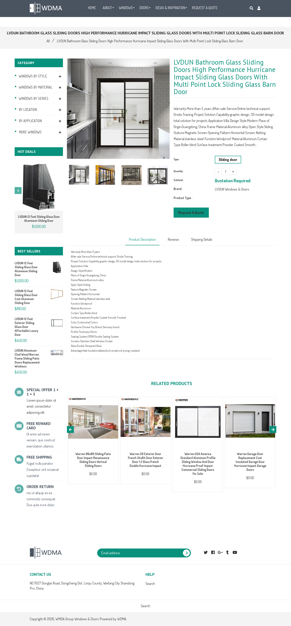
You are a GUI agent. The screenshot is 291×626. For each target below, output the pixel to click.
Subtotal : (179, 180)
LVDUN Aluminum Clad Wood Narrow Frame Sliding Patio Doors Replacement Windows (27, 358)
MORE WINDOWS (30, 132)
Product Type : (183, 198)
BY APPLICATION (30, 121)
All (48, 41)
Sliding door (228, 159)
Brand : (178, 189)
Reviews (173, 239)
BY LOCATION (28, 109)
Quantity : (179, 171)
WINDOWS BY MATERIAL (35, 87)
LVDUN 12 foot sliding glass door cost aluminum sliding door (26, 297)
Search (150, 583)
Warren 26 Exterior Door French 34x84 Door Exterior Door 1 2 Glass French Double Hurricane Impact (145, 460)
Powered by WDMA (113, 619)
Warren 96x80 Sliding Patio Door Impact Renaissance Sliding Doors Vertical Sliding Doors (93, 460)
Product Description (142, 239)
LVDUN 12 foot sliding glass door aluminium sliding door (39, 219)
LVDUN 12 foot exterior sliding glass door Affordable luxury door (26, 327)
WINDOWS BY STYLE (33, 76)
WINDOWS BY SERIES (33, 98)
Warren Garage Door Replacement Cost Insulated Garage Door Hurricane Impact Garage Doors (250, 462)
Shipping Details (201, 239)
